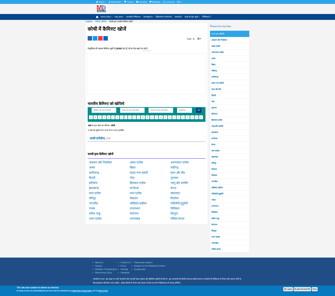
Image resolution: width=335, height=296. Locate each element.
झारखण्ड (214, 132)
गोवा (213, 101)
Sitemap (124, 269)
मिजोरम (214, 175)
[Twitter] (95, 38)
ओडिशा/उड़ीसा (217, 187)
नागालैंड (214, 181)
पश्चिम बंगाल (216, 249)
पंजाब (213, 200)
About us (99, 262)
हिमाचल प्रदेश (216, 120)
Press (123, 266)
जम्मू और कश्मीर (217, 126)
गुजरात (214, 107)
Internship (143, 2)
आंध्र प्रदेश (215, 46)
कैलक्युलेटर (147, 17)
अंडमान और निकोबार (219, 40)
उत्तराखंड (214, 243)
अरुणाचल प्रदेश (217, 52)
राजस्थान (215, 206)
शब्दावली (178, 17)
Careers (130, 2)
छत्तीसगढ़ (214, 77)
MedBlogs (156, 2)
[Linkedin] (105, 38)
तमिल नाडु (215, 218)
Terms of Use (103, 291)
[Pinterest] (100, 38)
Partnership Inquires (143, 262)
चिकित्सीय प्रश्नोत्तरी (163, 17)
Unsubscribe (140, 269)
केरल (213, 144)
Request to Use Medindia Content (149, 266)
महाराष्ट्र (214, 157)
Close (314, 289)
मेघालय (214, 169)
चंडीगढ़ (214, 70)
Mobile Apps (116, 2)
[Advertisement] (145, 73)
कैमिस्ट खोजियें (100, 21)
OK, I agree (288, 289)
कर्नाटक (214, 138)
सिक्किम (214, 212)
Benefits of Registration (106, 269)
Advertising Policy (103, 272)
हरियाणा (214, 114)
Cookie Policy (76, 291)
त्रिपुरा (214, 230)
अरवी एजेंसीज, (100, 138)
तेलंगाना (214, 224)
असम (213, 58)
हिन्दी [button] (179, 2)
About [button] (102, 2)
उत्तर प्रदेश (215, 237)
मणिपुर (213, 163)
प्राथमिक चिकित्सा (133, 17)
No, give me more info (302, 289)
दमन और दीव (216, 89)
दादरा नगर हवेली (217, 83)
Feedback (125, 272)
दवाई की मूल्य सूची (192, 17)
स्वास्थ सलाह (105, 17)
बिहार (213, 64)
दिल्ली (213, 95)
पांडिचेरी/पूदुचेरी (217, 193)
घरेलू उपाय (118, 17)
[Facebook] (90, 38)
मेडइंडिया (89, 21)
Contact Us (169, 2)
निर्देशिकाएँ (206, 17)
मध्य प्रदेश (215, 150)
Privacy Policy (86, 291)
